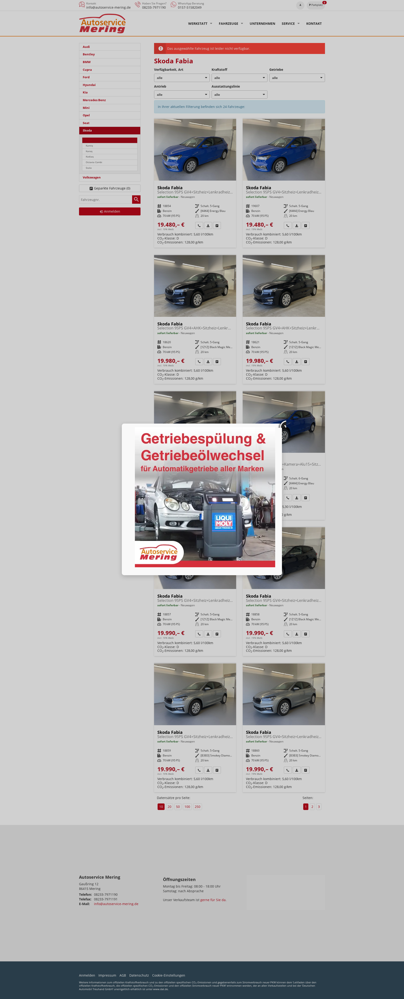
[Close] (282, 423)
